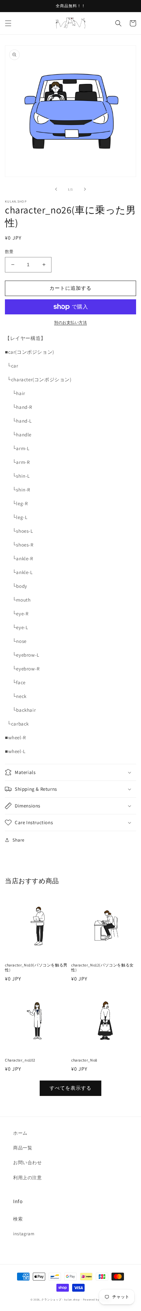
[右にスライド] (85, 189)
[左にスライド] (56, 189)
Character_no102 (20, 1060)
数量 (9, 251)
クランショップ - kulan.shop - (61, 1299)
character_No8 (84, 1060)
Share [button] (18, 840)
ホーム (20, 1133)
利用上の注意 (27, 1178)
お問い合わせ (27, 1162)
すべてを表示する (70, 1088)
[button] (8, 23)
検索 (18, 1219)
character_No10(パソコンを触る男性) (36, 968)
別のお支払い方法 (70, 322)
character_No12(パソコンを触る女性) (102, 968)
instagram (23, 1234)
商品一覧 (22, 1148)
